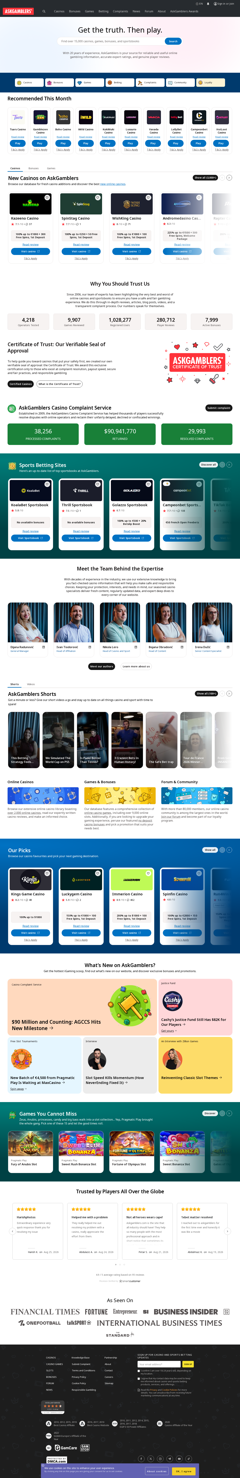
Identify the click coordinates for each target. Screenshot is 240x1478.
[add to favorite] (47, 197)
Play (17, 143)
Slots (49, 1370)
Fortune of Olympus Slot (129, 1164)
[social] (141, 1458)
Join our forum (170, 817)
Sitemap (109, 1383)
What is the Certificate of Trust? (59, 384)
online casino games (97, 813)
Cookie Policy (79, 1383)
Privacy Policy (79, 1376)
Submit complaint (218, 408)
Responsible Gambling (84, 1389)
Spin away (17, 1089)
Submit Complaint (81, 1363)
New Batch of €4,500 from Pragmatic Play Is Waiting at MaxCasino (42, 1080)
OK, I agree (184, 1471)
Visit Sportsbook (28, 538)
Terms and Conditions (83, 1370)
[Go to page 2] (120, 1264)
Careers (109, 1376)
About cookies (157, 1471)
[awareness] (66, 1447)
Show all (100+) (206, 693)
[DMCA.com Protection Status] (56, 1460)
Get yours (167, 1031)
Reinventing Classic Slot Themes (189, 1077)
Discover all (208, 464)
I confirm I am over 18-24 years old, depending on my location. (166, 1372)
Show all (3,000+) (205, 177)
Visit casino (28, 251)
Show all (210, 850)
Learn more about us (136, 666)
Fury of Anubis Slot (24, 1164)
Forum (50, 1383)
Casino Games (54, 1363)
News (49, 1389)
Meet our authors (101, 666)
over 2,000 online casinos (24, 813)
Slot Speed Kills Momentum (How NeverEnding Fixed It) (115, 1080)
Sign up (188, 1364)
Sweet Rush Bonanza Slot (79, 1164)
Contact (109, 1370)
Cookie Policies (169, 1389)
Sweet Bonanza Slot (176, 1164)
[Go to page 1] (116, 1264)
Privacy (153, 1389)
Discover (210, 1113)
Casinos (51, 1357)
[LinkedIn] (43, 647)
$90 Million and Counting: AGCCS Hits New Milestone (56, 1024)
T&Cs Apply (18, 149)
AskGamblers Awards (184, 11)
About (108, 1363)
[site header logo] (18, 11)
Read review (17, 137)
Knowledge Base (81, 1357)
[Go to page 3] (124, 1264)
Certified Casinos (21, 384)
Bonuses (51, 1376)
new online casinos (112, 184)
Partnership (111, 1357)
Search (173, 41)
